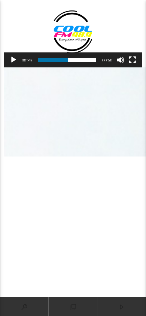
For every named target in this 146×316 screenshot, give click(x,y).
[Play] (13, 60)
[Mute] (120, 60)
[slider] (67, 60)
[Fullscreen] (132, 60)
